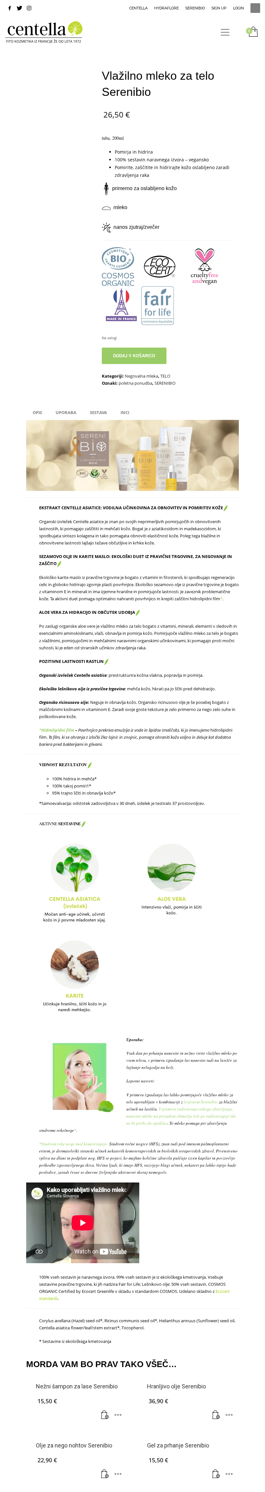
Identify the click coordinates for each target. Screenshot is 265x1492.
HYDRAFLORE (166, 8)
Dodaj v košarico (134, 355)
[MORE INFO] (117, 1415)
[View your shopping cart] (253, 32)
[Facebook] (10, 8)
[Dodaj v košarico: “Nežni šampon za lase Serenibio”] (105, 1415)
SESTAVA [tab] (98, 412)
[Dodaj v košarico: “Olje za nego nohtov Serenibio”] (105, 1474)
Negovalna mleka (141, 376)
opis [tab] (37, 412)
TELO (165, 376)
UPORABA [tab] (66, 412)
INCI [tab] (125, 412)
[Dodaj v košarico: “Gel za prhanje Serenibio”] (216, 1474)
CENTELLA (138, 8)
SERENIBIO (195, 8)
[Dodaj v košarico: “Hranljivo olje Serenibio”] (216, 1415)
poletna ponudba (135, 383)
